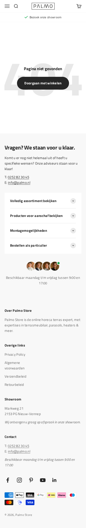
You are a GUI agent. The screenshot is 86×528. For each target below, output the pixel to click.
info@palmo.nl (19, 182)
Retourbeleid (14, 384)
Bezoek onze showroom (46, 17)
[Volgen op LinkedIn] (54, 480)
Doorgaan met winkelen (42, 83)
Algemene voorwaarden (15, 365)
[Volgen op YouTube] (43, 480)
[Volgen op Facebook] (8, 480)
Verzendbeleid (15, 376)
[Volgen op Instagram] (19, 480)
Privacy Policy (15, 354)
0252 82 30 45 (18, 177)
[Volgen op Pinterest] (31, 480)
